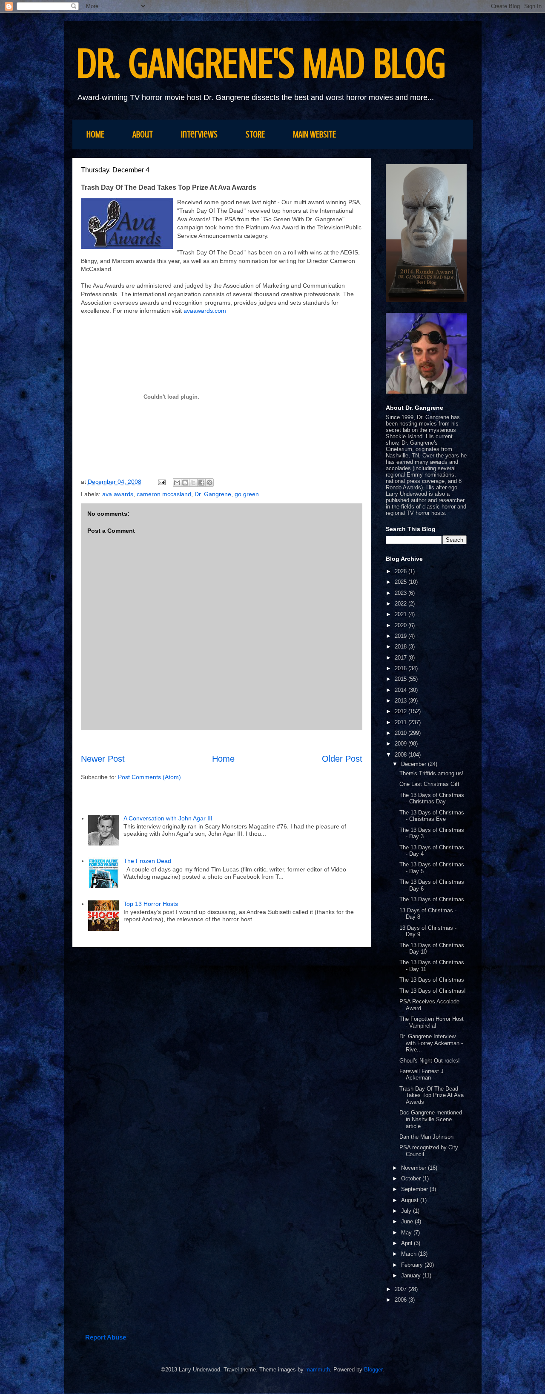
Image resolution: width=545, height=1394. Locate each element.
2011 (401, 722)
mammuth (317, 1369)
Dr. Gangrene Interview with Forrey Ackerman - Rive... (431, 1043)
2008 (401, 754)
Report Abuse (105, 1337)
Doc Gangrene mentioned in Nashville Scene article (430, 1119)
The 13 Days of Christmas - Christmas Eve (431, 816)
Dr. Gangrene (213, 494)
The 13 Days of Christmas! (432, 991)
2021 (401, 614)
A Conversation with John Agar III (168, 818)
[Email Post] (161, 481)
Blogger (373, 1369)
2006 (401, 1300)
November (414, 1168)
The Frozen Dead (147, 860)
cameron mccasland (164, 494)
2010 (401, 733)
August (410, 1200)
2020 (401, 625)
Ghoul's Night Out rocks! (429, 1060)
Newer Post (103, 758)
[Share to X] (193, 482)
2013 (401, 700)
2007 (401, 1289)
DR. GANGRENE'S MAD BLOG (261, 64)
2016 (401, 668)
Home (223, 758)
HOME (95, 134)
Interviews (199, 134)
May (407, 1232)
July (407, 1211)
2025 (401, 582)
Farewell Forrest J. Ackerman (422, 1074)
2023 (401, 593)
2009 (401, 743)
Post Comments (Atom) (149, 777)
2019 (401, 636)
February (413, 1265)
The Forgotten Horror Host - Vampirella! (431, 1022)
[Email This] (177, 482)
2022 (401, 603)
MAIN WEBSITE (314, 134)
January (411, 1275)
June (408, 1221)
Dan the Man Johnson (426, 1137)
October (411, 1178)
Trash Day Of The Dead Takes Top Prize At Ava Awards (431, 1095)
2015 (401, 679)
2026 (401, 571)
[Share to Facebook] (201, 482)
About (142, 134)
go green (247, 494)
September (415, 1189)
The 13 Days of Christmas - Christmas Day (431, 798)
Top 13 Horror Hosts (150, 903)
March (409, 1254)
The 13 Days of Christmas (431, 899)
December (414, 764)
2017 (401, 657)
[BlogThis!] (185, 482)
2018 (401, 646)
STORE (255, 134)
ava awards (117, 494)
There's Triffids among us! (431, 773)
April (407, 1243)
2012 (401, 711)
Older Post (342, 758)
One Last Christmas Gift (429, 784)
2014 (401, 690)
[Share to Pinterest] (209, 482)
